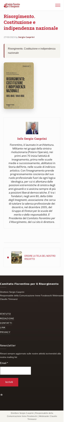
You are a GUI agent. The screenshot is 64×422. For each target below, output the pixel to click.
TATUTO (6, 314)
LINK (2, 327)
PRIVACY (5, 332)
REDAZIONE (7, 318)
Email (4, 363)
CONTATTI (6, 323)
